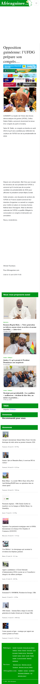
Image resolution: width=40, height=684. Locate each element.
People (32, 655)
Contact (26, 670)
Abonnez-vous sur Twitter (26, 667)
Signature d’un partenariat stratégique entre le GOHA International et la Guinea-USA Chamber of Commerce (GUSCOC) (19, 528)
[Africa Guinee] (16, 3)
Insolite (14, 658)
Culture (19, 655)
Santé (23, 655)
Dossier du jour (22, 653)
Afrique (20, 650)
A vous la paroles (21, 658)
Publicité (20, 670)
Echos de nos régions (28, 647)
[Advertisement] (20, 22)
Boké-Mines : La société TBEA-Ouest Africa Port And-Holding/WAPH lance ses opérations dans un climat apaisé (18, 483)
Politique (13, 409)
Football (15, 655)
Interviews (29, 650)
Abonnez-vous (17, 664)
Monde (24, 650)
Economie (19, 647)
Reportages (30, 653)
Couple (27, 655)
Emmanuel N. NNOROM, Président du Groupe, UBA (19, 592)
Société (15, 647)
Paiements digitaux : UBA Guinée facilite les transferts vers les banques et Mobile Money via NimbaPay (17, 506)
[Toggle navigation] (36, 3)
